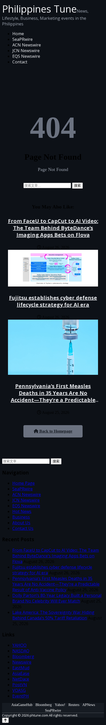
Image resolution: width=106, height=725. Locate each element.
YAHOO (19, 645)
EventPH (20, 696)
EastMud (20, 668)
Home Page (23, 483)
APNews (88, 705)
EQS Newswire (26, 56)
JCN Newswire (26, 50)
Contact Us (22, 528)
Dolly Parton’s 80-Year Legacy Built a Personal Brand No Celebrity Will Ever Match (56, 598)
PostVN (19, 685)
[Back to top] (5, 720)
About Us (21, 523)
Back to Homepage (55, 431)
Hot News (21, 511)
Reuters (73, 705)
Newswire (21, 662)
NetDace (20, 679)
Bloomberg (23, 656)
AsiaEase (20, 673)
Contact (19, 62)
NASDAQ (20, 651)
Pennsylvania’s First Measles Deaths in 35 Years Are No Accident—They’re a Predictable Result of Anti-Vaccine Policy (53, 396)
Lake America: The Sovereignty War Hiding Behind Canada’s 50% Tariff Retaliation (53, 615)
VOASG (19, 690)
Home (18, 33)
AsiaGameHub (21, 705)
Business (21, 517)
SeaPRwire (22, 39)
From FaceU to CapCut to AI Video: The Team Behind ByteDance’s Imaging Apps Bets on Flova (53, 227)
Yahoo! (60, 705)
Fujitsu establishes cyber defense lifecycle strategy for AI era (53, 301)
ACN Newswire (26, 45)
